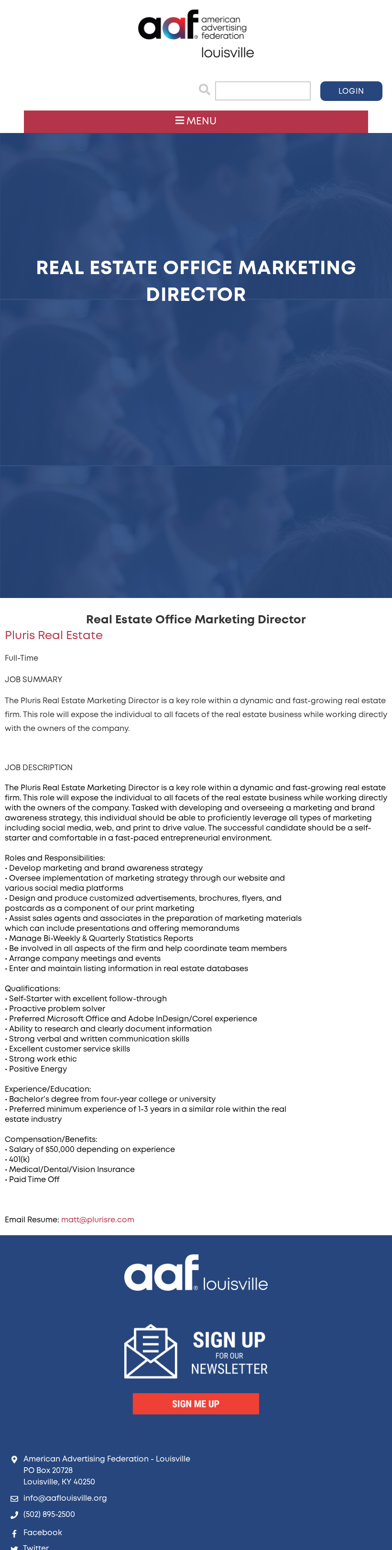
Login (351, 91)
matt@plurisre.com (97, 1220)
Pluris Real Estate (54, 636)
